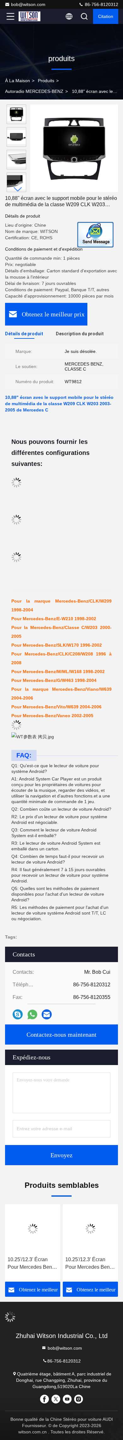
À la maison (17, 80)
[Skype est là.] (18, 1014)
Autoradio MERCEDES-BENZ (34, 91)
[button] (18, 189)
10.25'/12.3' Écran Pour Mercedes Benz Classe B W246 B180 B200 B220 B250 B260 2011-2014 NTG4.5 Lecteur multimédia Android (32, 1264)
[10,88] (74, 148)
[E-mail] (47, 1014)
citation (105, 16)
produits (46, 80)
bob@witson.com (28, 4)
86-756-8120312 (101, 4)
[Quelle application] (32, 1014)
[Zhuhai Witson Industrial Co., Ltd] (31, 16)
